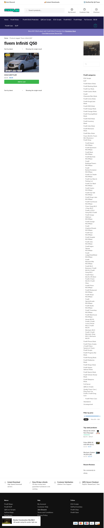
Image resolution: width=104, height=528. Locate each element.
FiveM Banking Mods (90, 86)
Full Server (86, 384)
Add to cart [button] (21, 82)
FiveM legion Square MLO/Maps (89, 248)
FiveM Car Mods (88, 89)
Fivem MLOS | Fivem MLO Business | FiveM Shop (90, 138)
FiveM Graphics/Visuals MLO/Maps (90, 228)
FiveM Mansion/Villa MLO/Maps (89, 262)
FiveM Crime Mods (89, 99)
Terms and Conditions (45, 512)
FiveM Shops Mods (89, 365)
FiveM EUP (8, 507)
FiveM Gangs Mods (89, 109)
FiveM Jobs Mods (89, 126)
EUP (84, 81)
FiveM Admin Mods (89, 83)
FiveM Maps (8, 504)
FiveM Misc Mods (89, 133)
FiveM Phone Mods (89, 341)
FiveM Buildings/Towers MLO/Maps (90, 163)
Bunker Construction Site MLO (24, 520)
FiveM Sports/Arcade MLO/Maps (89, 301)
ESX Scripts (87, 78)
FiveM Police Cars (91, 398)
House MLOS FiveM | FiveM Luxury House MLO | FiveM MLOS (89, 323)
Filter (86, 419)
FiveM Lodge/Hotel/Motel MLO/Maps (91, 255)
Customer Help (84, 12)
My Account (72, 12)
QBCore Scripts (88, 387)
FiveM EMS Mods (89, 106)
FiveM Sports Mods (89, 372)
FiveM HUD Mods (89, 119)
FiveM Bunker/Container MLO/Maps (91, 170)
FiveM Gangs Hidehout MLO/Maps (89, 217)
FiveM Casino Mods (89, 91)
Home (6, 38)
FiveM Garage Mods (90, 111)
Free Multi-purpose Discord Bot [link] (52, 33)
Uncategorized (88, 404)
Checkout (96, 12)
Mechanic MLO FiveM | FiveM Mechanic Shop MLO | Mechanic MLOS (90, 334)
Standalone (87, 401)
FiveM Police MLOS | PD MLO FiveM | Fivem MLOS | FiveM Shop (90, 279)
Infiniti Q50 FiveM (10, 75)
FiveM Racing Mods (89, 357)
